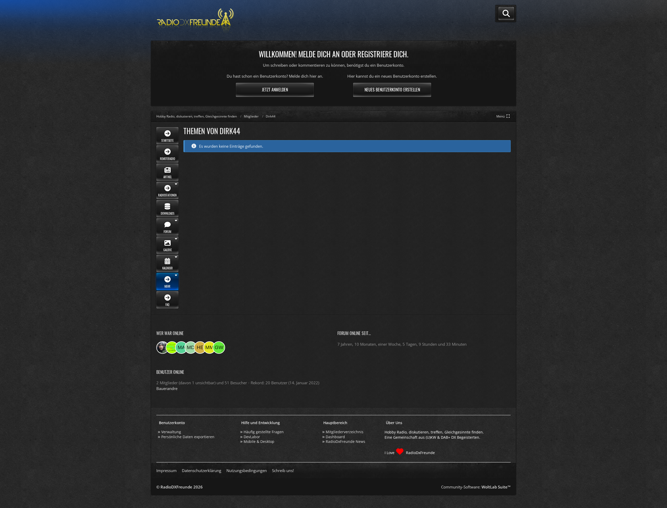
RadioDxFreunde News (345, 441)
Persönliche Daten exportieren (187, 436)
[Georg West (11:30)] (219, 347)
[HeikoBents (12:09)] (200, 347)
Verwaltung (171, 431)
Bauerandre (166, 388)
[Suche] (506, 13)
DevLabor (252, 436)
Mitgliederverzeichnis (344, 431)
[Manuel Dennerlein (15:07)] (190, 347)
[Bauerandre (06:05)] (162, 347)
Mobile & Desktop (259, 441)
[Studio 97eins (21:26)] (172, 347)
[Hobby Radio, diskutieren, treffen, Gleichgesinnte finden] (195, 20)
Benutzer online (170, 372)
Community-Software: (476, 487)
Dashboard (335, 436)
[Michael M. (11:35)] (209, 347)
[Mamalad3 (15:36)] (181, 347)
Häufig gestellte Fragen (264, 431)
